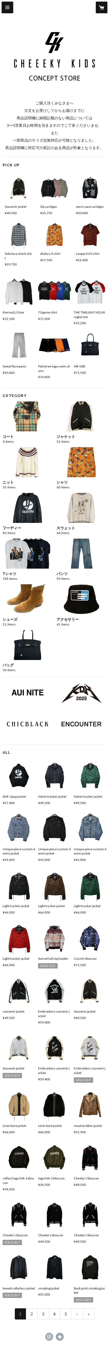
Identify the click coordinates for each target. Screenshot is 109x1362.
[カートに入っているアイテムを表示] (101, 7)
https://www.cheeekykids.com (60, 1337)
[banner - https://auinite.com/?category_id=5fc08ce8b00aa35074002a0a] (27, 724)
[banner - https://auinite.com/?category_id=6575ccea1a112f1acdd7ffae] (81, 724)
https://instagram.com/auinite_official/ (49, 1337)
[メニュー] (7, 7)
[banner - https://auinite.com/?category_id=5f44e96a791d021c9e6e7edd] (27, 693)
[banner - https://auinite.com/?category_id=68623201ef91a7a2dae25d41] (81, 693)
